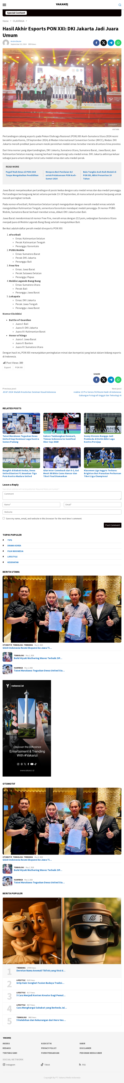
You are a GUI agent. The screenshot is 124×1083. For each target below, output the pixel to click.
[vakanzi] (61, 4)
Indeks (6, 1043)
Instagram (10, 1064)
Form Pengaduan (50, 1053)
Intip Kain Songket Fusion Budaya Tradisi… (40, 983)
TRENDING (28, 645)
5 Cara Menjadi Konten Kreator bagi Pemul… (41, 995)
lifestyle (12, 556)
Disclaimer (85, 1048)
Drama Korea (14, 545)
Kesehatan (13, 562)
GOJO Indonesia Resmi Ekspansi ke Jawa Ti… (27, 647)
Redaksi (7, 1048)
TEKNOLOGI (18, 645)
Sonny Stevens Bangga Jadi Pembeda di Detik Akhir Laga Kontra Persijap (99, 439)
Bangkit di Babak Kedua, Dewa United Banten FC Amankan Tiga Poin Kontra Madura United (20, 473)
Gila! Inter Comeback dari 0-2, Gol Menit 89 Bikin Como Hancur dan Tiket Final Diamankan (61, 473)
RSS (84, 1064)
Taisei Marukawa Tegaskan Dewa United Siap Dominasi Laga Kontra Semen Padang (21, 439)
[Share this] (96, 43)
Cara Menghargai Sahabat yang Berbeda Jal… (41, 1007)
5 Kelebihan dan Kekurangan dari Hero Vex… (41, 1020)
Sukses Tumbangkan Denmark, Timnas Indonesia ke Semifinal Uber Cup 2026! (59, 439)
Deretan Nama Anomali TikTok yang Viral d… (40, 970)
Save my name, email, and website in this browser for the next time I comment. (44, 518)
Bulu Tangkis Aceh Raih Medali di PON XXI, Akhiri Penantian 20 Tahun (99, 175)
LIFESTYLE (20, 980)
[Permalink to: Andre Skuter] (6, 42)
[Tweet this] (103, 43)
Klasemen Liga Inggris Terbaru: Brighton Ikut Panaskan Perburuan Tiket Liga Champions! (102, 473)
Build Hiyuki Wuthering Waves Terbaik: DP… (38, 658)
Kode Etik (46, 1043)
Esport (7, 367)
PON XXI (19, 367)
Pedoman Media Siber (91, 1053)
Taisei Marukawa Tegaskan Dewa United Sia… (39, 670)
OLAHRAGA (18, 668)
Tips (9, 540)
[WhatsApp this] (118, 43)
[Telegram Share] (111, 43)
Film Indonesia (15, 551)
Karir (82, 1043)
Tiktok (47, 1064)
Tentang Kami (10, 1053)
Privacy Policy (48, 1048)
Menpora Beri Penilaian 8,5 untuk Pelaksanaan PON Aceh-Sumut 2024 (61, 175)
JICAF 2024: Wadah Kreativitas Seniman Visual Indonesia (29, 390)
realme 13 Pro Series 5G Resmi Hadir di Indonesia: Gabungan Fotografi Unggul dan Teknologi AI (97, 392)
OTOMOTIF (7, 645)
